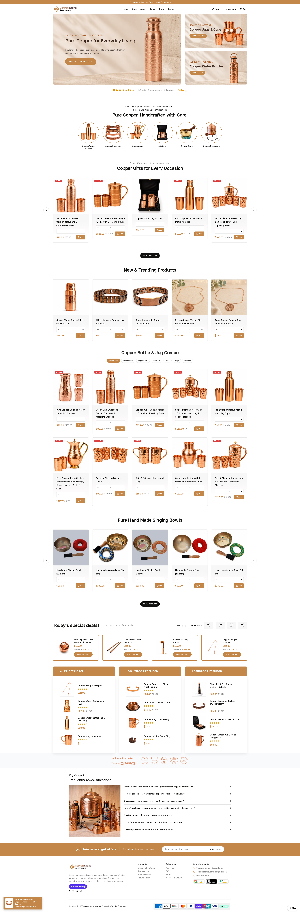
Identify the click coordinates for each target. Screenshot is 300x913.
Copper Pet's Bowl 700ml (157, 702)
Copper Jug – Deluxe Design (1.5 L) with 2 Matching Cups (110, 220)
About (143, 9)
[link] (88, 132)
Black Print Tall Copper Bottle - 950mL (221, 685)
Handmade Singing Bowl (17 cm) (229, 572)
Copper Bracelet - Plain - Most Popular (156, 685)
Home (126, 9)
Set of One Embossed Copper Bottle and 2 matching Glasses (67, 222)
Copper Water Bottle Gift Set (225, 719)
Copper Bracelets (113, 146)
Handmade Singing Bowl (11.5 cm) (68, 572)
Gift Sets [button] (187, 360)
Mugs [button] (167, 360)
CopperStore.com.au (92, 906)
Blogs (168, 874)
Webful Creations (118, 906)
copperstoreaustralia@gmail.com (211, 872)
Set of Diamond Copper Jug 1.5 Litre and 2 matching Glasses (229, 481)
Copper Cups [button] (143, 360)
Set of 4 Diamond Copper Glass (109, 480)
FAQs (168, 871)
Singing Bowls (187, 146)
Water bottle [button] (128, 360)
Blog (161, 9)
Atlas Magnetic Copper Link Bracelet (110, 322)
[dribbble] (73, 891)
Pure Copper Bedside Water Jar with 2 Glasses (70, 411)
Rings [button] (177, 360)
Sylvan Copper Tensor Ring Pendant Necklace (188, 322)
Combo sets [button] (113, 360)
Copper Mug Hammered (90, 736)
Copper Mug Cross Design (157, 719)
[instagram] (81, 891)
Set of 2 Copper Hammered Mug (150, 480)
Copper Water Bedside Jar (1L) (91, 702)
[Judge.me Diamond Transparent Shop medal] (144, 760)
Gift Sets (162, 146)
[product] (64, 647)
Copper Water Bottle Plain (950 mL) (91, 719)
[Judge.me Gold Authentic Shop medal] (154, 760)
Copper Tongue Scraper (230, 641)
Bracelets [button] (156, 360)
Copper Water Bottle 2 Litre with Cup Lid (70, 322)
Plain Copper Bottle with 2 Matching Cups (188, 220)
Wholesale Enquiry (174, 878)
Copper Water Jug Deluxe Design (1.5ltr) (223, 736)
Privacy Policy (144, 874)
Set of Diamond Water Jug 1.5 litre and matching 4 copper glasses (228, 222)
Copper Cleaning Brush (181, 641)
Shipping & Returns (146, 868)
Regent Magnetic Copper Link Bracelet (148, 322)
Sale (134, 9)
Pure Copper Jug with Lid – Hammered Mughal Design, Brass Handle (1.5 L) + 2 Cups (70, 483)
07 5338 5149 (203, 875)
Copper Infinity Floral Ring (157, 736)
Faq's (152, 9)
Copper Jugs (137, 146)
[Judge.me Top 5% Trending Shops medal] (184, 760)
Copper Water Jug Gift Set (149, 218)
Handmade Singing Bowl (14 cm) (110, 572)
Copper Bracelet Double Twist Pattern (222, 702)
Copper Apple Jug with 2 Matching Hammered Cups (188, 480)
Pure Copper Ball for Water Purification (83, 641)
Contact (171, 9)
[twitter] (77, 891)
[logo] (65, 9)
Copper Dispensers (211, 146)
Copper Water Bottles (88, 147)
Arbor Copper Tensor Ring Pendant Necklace (228, 322)
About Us (170, 868)
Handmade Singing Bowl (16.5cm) (187, 572)
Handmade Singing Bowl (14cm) (148, 572)
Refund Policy (144, 878)
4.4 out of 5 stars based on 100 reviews (156, 90)
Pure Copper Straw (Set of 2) (132, 641)
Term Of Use (143, 871)
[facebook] (69, 891)
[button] (46, 210)
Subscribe (216, 849)
